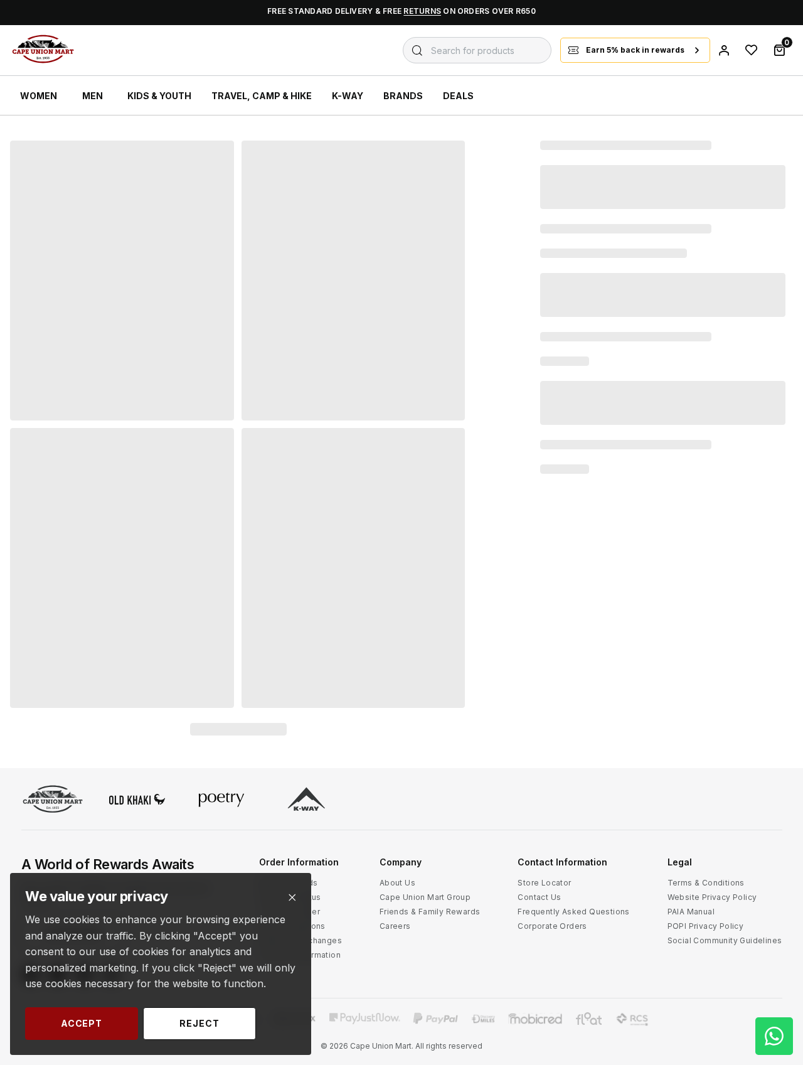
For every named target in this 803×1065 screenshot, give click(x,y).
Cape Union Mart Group (425, 897)
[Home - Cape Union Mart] (52, 800)
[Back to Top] (774, 935)
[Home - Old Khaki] (137, 800)
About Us (397, 882)
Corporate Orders (552, 926)
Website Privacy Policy (712, 897)
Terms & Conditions (706, 882)
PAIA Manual (691, 911)
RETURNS (422, 11)
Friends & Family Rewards (430, 911)
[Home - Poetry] (221, 800)
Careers (395, 926)
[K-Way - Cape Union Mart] (306, 800)
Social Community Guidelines (724, 940)
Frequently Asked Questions (573, 911)
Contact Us (539, 897)
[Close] (292, 898)
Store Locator (544, 882)
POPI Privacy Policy (705, 926)
